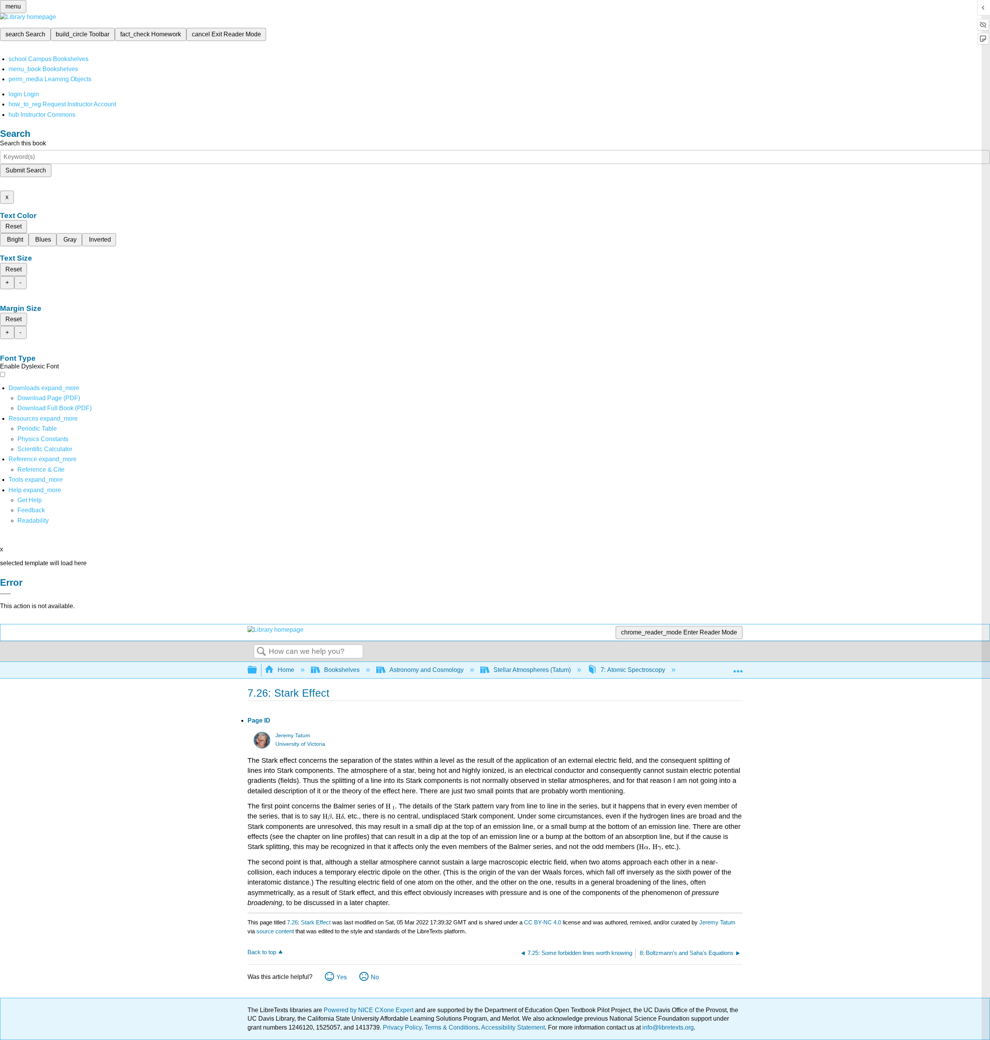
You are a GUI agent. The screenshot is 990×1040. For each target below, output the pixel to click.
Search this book (23, 143)
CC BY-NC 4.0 (542, 922)
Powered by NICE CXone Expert (369, 1010)
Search (261, 651)
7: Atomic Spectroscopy (633, 670)
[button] (31, 510)
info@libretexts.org (667, 1027)
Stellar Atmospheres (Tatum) (532, 670)
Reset (13, 226)
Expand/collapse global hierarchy (257, 670)
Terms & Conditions (451, 1027)
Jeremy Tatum (292, 735)
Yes (341, 977)
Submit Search (25, 170)
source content (275, 931)
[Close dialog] (5, 593)
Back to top (262, 952)
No (375, 977)
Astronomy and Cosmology (426, 670)
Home (286, 670)
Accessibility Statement (513, 1027)
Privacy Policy (402, 1027)
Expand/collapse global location (737, 667)
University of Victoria (300, 744)
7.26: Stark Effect (309, 922)
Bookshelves (342, 670)
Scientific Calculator (44, 449)
